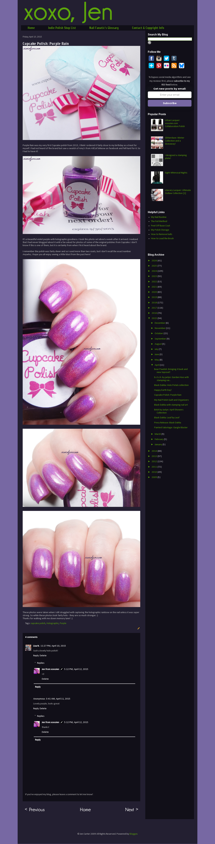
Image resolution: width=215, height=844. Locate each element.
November (160, 328)
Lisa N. (36, 646)
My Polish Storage (160, 230)
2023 (155, 276)
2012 (155, 461)
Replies (40, 663)
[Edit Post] (138, 628)
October (159, 333)
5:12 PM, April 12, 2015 (76, 669)
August (158, 344)
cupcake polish (38, 623)
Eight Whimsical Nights (176, 173)
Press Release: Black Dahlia (167, 422)
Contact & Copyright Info (148, 28)
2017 (155, 308)
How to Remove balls (161, 234)
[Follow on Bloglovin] (151, 67)
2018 (155, 303)
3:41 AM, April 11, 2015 (58, 699)
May (157, 360)
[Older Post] (35, 811)
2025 (155, 266)
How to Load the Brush (162, 238)
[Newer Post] (132, 811)
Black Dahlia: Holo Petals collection (171, 385)
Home (31, 28)
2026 (155, 260)
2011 (155, 467)
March (158, 434)
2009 (155, 477)
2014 (155, 451)
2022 (155, 281)
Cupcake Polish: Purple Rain (167, 395)
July (157, 349)
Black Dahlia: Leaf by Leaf (166, 417)
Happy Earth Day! (163, 390)
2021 (155, 287)
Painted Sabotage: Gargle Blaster (171, 427)
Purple (63, 623)
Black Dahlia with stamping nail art (171, 405)
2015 (155, 318)
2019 (155, 297)
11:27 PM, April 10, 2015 (53, 646)
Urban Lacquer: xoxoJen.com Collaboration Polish (175, 123)
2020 (155, 292)
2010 (155, 472)
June (157, 354)
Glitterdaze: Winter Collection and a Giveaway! (174, 141)
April (157, 365)
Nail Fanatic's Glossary (104, 28)
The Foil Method (159, 221)
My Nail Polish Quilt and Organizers (171, 400)
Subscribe (170, 103)
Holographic (53, 623)
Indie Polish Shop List (62, 28)
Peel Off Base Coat (160, 226)
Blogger (133, 834)
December (160, 323)
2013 (155, 456)
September (161, 339)
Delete (43, 655)
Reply (36, 655)
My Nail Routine (158, 217)
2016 (155, 313)
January (159, 444)
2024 (155, 271)
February (159, 439)
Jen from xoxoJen (50, 669)
